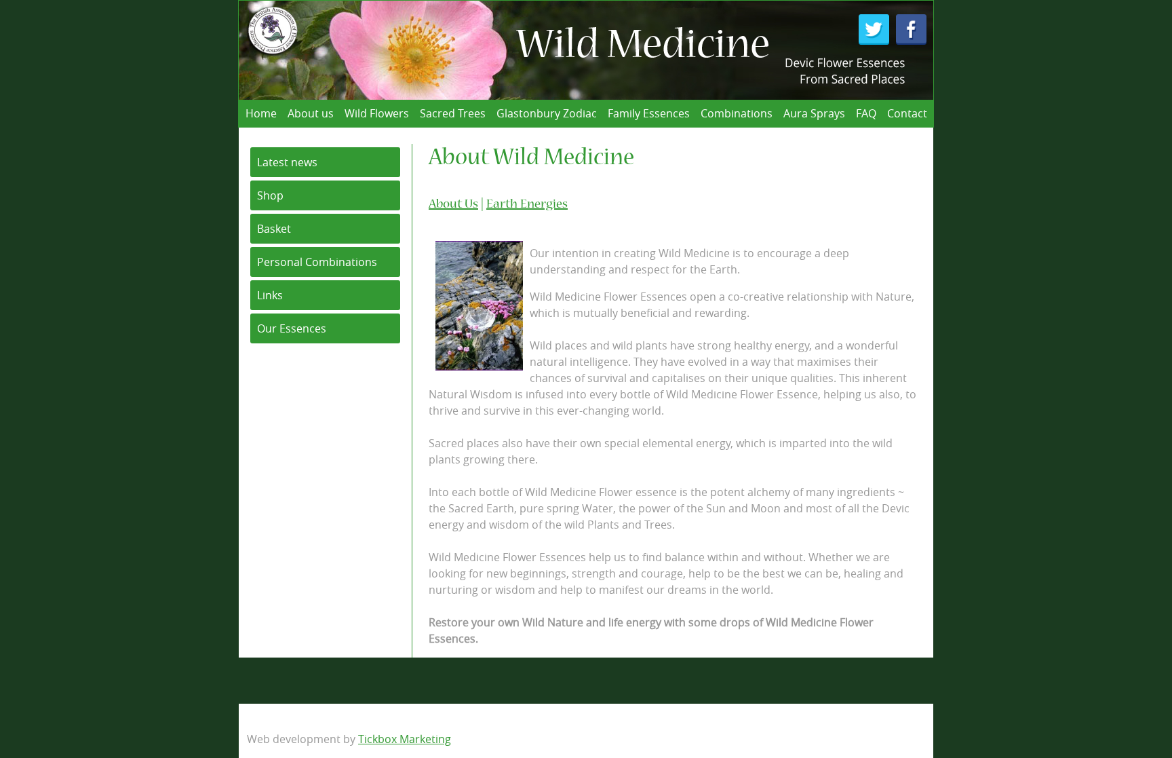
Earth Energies (527, 204)
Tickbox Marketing (404, 739)
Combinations (737, 113)
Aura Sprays (814, 113)
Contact (907, 113)
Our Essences (291, 328)
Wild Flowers (377, 113)
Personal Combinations (317, 261)
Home (261, 113)
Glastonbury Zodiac (546, 113)
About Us (453, 204)
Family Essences (649, 113)
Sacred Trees (453, 113)
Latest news (287, 162)
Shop (270, 195)
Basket (274, 228)
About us (311, 113)
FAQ (866, 113)
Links (270, 295)
